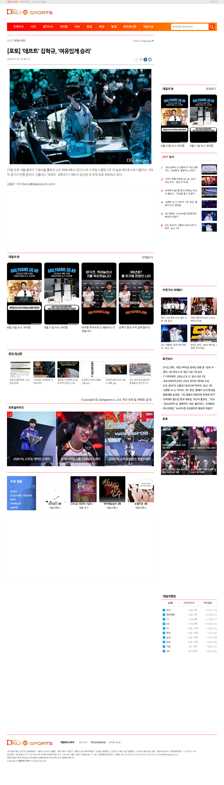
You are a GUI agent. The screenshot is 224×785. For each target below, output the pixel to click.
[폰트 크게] (141, 59)
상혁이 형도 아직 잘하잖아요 (134, 327)
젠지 (167, 610)
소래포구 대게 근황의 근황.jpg (91, 381)
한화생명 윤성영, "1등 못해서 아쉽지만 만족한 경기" (189, 395)
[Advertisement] (80, 219)
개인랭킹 (207, 603)
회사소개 (213, 2)
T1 (166, 619)
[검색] (212, 27)
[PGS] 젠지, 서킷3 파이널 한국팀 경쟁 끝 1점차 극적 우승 (190, 367)
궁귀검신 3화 (54, 504)
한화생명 (169, 615)
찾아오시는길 (114, 742)
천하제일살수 (16, 504)
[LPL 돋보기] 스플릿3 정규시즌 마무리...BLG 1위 (180, 227)
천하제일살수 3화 (112, 504)
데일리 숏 (14, 256)
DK (166, 624)
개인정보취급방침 (97, 742)
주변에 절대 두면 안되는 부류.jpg (115, 381)
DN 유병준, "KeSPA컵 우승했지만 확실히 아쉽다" (181, 215)
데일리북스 (55, 508)
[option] (31, 439)
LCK (170, 603)
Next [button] (150, 439)
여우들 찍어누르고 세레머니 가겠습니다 (98, 329)
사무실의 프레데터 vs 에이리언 (43, 381)
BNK (167, 642)
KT (166, 628)
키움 (167, 646)
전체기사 (18, 26)
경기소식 (48, 26)
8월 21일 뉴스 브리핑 (56, 327)
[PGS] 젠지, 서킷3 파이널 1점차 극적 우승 (204, 346)
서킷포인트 (189, 603)
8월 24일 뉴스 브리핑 (18, 327)
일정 (113, 26)
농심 (167, 637)
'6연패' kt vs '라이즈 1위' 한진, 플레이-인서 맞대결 (181, 203)
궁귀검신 (14, 492)
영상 (101, 26)
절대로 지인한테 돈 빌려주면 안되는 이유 (67, 381)
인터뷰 (64, 26)
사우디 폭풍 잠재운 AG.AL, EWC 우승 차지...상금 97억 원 (180, 180)
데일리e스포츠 (12, 2)
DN (166, 651)
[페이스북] (145, 59)
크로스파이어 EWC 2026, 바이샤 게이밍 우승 (186, 381)
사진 (33, 26)
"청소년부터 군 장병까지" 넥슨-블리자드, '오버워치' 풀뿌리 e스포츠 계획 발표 (181, 169)
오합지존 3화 (141, 504)
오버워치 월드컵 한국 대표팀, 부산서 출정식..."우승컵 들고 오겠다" (181, 192)
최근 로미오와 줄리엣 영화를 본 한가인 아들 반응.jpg (139, 382)
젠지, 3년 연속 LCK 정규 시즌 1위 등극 (174, 319)
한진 (167, 633)
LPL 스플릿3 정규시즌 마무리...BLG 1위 (173, 346)
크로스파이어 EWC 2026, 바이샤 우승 (203, 319)
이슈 (77, 26)
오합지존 (14, 508)
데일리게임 (24, 2)
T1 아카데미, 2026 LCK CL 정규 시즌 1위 (184, 376)
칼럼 (89, 26)
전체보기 (147, 257)
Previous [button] (11, 439)
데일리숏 (148, 26)
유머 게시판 (15, 353)
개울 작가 (83, 508)
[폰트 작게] (136, 59)
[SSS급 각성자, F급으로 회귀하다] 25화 (84, 504)
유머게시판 (129, 26)
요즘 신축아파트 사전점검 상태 (19, 381)
